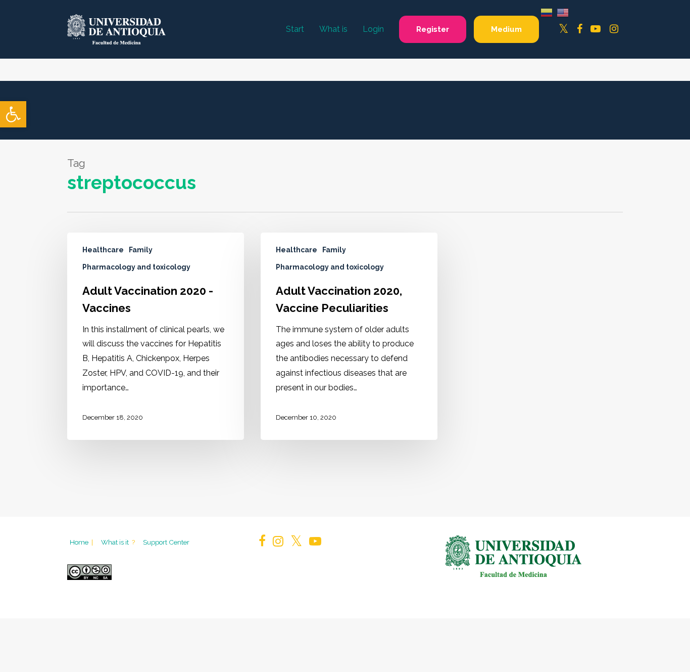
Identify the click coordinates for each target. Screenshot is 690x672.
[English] (563, 12)
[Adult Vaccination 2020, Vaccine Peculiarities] (349, 336)
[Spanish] (546, 12)
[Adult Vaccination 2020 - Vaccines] (155, 336)
